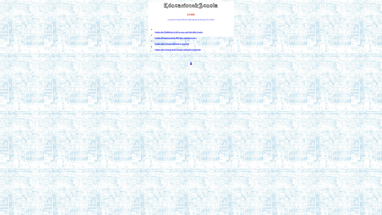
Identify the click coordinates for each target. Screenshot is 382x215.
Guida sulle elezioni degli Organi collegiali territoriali (178, 50)
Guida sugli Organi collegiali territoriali (172, 44)
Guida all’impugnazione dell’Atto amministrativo (176, 38)
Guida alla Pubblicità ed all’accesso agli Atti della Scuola (179, 32)
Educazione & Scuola (197, 20)
